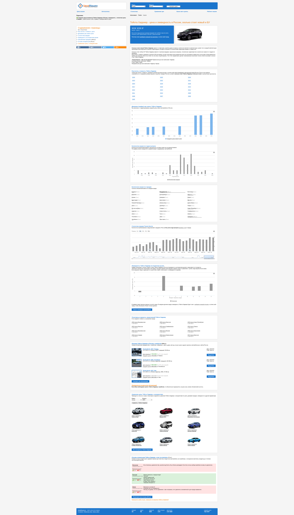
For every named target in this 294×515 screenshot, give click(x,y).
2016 (161, 87)
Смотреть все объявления (140, 381)
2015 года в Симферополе (166, 326)
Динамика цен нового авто (86, 33)
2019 (161, 83)
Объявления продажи (84, 39)
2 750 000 (154, 355)
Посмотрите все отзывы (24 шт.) (142, 497)
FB (79, 47)
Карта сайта (96, 511)
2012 (189, 90)
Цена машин (81, 11)
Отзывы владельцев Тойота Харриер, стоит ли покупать (150, 457)
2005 (133, 99)
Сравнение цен (159, 11)
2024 (189, 77)
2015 (189, 87)
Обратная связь (88, 511)
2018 (189, 83)
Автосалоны (106, 11)
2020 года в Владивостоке (138, 322)
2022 (161, 80)
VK (92, 47)
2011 (133, 93)
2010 (161, 93)
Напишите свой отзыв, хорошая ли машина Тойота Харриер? (150, 499)
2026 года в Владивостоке (138, 330)
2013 (161, 90)
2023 (133, 80)
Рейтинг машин (212, 11)
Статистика (134, 11)
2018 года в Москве (165, 330)
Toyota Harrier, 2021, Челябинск (151, 359)
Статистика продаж (84, 35)
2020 (133, 83)
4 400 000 (154, 366)
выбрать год (182, 227)
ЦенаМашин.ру (82, 510)
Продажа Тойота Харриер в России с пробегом (146, 343)
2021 (189, 80)
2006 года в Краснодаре (194, 330)
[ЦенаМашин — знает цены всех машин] (87, 8)
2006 (189, 96)
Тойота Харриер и (136, 416)
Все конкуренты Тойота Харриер (142, 449)
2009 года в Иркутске (165, 322)
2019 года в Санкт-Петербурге (196, 322)
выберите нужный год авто (202, 304)
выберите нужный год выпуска (149, 37)
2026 (133, 77)
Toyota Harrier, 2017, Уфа (149, 370)
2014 (133, 90)
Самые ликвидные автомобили (142, 309)
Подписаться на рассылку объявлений (144, 385)
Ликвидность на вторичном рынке (88, 37)
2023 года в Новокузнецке (166, 335)
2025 (161, 77)
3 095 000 (154, 377)
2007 (161, 96)
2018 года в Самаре (137, 335)
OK (117, 47)
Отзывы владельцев (84, 41)
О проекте (80, 511)
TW (104, 47)
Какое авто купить (182, 11)
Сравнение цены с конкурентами (88, 43)
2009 (189, 93)
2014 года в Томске (193, 326)
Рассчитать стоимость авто (86, 31)
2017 (133, 87)
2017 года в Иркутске (193, 335)
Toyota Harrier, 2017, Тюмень (151, 349)
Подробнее (211, 355)
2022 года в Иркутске (137, 326)
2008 (133, 96)
